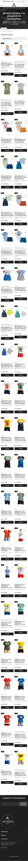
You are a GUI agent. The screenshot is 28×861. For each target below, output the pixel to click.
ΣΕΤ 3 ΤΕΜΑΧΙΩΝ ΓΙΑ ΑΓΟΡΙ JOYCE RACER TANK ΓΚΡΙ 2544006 (20, 103)
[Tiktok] (6, 848)
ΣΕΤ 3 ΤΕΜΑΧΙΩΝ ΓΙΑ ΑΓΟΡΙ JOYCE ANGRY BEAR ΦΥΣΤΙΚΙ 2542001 (6, 104)
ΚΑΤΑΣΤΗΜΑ (13, 21)
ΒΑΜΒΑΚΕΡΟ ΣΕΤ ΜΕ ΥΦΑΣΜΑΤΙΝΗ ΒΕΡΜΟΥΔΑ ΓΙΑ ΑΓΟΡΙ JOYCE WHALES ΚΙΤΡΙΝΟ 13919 (7, 625)
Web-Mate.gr (16, 856)
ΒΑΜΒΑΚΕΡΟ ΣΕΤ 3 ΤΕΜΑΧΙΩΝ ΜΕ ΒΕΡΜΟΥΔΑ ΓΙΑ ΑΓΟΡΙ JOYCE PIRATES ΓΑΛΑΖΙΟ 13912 (7, 587)
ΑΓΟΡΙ (18, 21)
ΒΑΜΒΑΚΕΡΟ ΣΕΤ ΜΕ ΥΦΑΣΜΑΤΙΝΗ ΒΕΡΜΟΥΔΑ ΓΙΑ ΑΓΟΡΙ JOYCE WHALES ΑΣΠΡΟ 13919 (20, 587)
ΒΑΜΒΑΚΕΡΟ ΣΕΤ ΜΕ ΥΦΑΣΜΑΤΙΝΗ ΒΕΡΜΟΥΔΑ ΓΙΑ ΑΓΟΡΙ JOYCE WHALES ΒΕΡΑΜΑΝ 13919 (20, 624)
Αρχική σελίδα (6, 21)
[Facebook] (2, 848)
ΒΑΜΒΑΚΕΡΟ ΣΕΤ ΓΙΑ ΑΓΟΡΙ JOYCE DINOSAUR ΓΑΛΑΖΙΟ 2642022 (7, 64)
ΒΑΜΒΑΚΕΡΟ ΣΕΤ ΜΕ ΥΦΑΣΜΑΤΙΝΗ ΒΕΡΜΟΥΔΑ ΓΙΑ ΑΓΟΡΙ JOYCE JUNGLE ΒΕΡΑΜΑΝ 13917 (21, 367)
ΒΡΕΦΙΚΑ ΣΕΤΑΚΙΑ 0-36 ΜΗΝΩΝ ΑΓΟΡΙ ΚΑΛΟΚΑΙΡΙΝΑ (21, 62)
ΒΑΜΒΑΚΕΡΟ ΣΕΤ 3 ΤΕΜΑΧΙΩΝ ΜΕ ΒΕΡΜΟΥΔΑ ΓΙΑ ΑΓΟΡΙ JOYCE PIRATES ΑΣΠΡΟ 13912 (20, 550)
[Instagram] (4, 848)
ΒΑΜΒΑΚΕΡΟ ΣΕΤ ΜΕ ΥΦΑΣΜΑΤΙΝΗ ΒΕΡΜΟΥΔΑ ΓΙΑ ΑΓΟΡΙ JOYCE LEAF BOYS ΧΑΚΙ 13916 (6, 662)
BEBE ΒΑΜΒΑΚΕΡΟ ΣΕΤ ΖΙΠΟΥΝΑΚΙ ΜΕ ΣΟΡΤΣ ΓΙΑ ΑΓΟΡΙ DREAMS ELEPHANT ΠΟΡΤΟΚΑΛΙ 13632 (20, 142)
